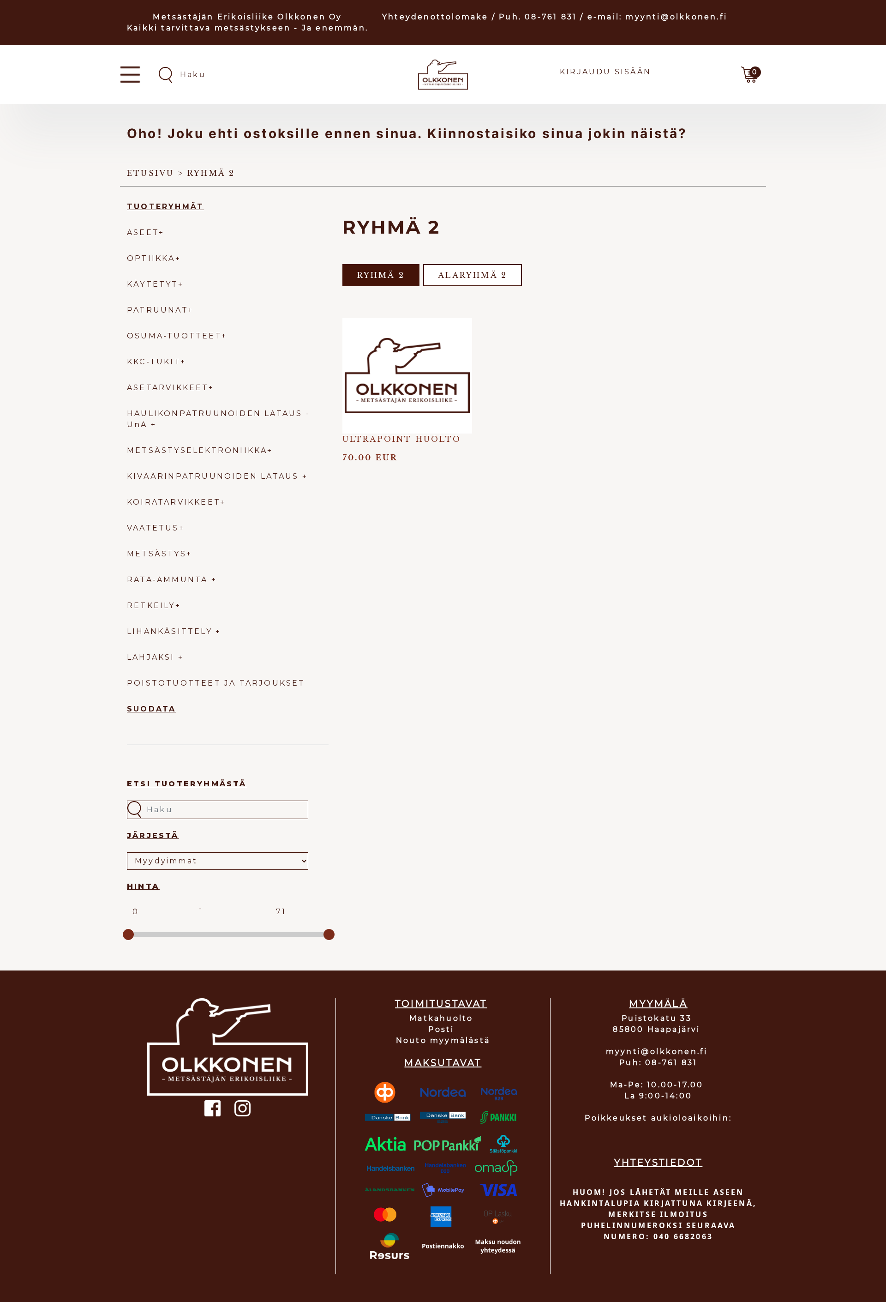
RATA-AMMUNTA (169, 579)
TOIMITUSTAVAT (441, 1003)
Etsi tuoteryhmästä (187, 783)
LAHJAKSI (152, 657)
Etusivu (150, 173)
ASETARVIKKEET (168, 387)
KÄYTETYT (152, 284)
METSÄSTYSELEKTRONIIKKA (197, 450)
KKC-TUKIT (153, 361)
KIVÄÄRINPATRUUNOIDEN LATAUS (214, 476)
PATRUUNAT (157, 310)
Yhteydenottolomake (435, 16)
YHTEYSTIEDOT (658, 1162)
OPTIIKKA (151, 258)
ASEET (143, 232)
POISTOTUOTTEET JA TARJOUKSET (216, 683)
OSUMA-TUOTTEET (174, 336)
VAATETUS (153, 528)
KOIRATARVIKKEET (173, 502)
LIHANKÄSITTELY (171, 631)
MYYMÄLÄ (658, 1003)
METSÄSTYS (156, 553)
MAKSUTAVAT (442, 1062)
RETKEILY (151, 605)
